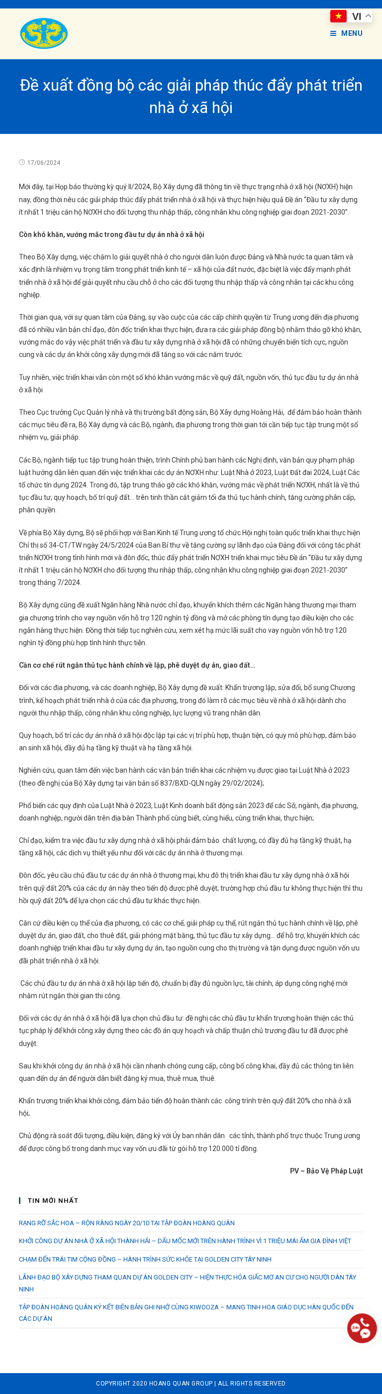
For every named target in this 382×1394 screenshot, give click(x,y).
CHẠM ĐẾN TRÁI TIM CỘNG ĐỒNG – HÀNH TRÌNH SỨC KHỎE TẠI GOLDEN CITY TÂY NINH (145, 1259)
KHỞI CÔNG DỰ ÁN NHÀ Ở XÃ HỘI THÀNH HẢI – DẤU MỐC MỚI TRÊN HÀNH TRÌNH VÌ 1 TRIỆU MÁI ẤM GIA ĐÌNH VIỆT (185, 1241)
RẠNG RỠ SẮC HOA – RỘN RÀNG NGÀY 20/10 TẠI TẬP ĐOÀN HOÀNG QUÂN (127, 1223)
